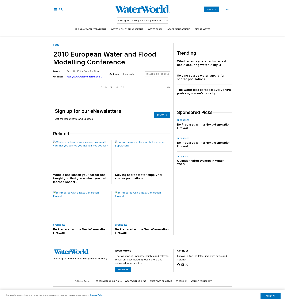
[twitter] (111, 87)
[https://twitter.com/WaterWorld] (186, 264)
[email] (122, 87)
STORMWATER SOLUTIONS (109, 281)
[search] (61, 9)
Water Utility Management (127, 29)
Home (56, 45)
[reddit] (116, 87)
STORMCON (181, 281)
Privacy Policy (96, 295)
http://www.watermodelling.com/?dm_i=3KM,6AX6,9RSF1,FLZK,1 (84, 76)
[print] (168, 87)
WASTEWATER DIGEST (135, 281)
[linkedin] (106, 87)
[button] (55, 9)
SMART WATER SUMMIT (161, 281)
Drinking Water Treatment (90, 29)
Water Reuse (155, 29)
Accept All (270, 296)
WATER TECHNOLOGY (201, 281)
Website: (58, 76)
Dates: (56, 71)
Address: (114, 74)
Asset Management (178, 29)
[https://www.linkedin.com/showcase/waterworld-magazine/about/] (182, 264)
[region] (142, 296)
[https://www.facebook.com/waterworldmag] (178, 264)
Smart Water (202, 29)
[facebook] (100, 87)
